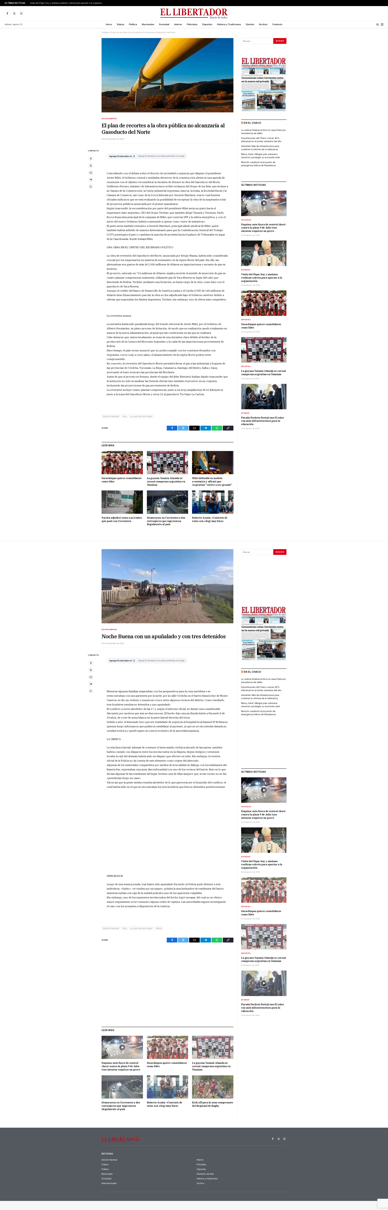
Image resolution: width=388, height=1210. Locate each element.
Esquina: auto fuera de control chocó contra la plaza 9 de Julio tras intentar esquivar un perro (263, 228)
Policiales (192, 24)
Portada (105, 32)
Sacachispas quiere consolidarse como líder (122, 480)
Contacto (277, 24)
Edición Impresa (109, 119)
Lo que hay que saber (141, 416)
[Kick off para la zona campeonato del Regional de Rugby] (212, 1087)
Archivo (263, 24)
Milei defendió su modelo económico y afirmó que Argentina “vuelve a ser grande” (212, 481)
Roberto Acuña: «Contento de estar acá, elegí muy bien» (209, 519)
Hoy (125, 416)
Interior (178, 24)
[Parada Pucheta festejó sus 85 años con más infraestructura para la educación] (263, 396)
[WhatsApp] (91, 186)
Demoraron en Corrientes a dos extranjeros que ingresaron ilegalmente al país (166, 521)
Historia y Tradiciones (229, 24)
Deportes (207, 24)
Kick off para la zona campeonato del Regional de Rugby (212, 1104)
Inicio (109, 24)
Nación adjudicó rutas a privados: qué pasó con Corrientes (122, 519)
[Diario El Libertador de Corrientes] (194, 13)
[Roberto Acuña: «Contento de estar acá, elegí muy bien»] (212, 502)
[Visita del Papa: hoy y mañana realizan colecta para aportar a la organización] (263, 253)
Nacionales (148, 24)
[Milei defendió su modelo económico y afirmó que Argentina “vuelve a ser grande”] (212, 462)
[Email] (91, 172)
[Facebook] (91, 159)
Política (133, 24)
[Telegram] (91, 179)
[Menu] (382, 24)
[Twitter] (91, 165)
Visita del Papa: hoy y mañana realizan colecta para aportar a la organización (68, 3)
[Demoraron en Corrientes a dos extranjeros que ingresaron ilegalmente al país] (167, 502)
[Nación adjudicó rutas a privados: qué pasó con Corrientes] (122, 502)
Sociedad (164, 24)
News (159, 928)
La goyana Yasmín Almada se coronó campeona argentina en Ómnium (166, 481)
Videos (120, 24)
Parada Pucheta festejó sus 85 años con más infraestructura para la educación (262, 421)
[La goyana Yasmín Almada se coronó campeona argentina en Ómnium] (167, 462)
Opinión (250, 24)
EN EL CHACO (252, 122)
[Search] (377, 24)
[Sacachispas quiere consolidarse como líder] (122, 462)
